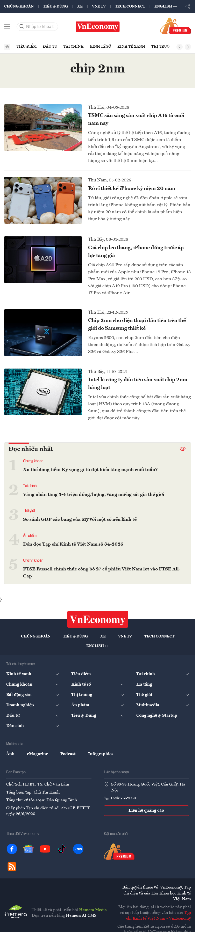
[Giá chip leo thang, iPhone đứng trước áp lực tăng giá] (43, 259)
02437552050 (123, 798)
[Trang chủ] (7, 47)
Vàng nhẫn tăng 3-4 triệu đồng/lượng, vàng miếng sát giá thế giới (93, 494)
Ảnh (10, 754)
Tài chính (73, 46)
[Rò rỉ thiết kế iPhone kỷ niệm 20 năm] (43, 200)
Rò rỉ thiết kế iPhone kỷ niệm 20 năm (131, 188)
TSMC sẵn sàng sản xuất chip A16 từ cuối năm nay (136, 119)
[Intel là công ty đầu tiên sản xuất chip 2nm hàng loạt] (43, 392)
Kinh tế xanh (131, 46)
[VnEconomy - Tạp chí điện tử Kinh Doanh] (97, 619)
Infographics (100, 754)
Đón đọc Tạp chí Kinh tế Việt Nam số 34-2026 (73, 544)
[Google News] (28, 849)
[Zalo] (78, 849)
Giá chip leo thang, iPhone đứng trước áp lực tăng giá (136, 251)
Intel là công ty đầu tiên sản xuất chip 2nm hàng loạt (137, 383)
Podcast (68, 754)
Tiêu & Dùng (55, 6)
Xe (80, 6)
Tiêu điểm (27, 46)
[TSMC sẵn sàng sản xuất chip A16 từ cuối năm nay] (43, 127)
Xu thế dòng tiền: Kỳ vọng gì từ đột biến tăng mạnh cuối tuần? (90, 469)
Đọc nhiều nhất (31, 449)
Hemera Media (93, 910)
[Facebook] (12, 849)
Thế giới (29, 511)
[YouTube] (45, 849)
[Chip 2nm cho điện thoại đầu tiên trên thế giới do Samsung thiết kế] (43, 332)
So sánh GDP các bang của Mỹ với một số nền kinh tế (80, 519)
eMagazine (37, 754)
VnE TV (99, 6)
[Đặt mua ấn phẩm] (175, 25)
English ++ (165, 6)
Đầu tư (50, 46)
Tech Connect (130, 6)
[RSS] (12, 866)
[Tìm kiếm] (22, 27)
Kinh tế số (100, 46)
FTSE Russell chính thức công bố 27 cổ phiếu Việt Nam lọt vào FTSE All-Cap (101, 572)
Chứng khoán (19, 6)
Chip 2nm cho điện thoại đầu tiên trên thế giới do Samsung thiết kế (137, 324)
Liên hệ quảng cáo (146, 811)
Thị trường (163, 46)
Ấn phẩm (30, 536)
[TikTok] (61, 849)
